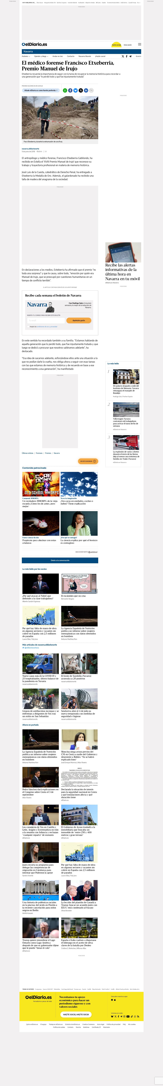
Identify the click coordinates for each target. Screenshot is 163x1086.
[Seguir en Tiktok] (132, 1016)
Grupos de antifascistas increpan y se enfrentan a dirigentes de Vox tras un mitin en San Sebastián (40, 714)
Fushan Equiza (128, 396)
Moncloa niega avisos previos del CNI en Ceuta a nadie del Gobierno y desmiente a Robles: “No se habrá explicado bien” (79, 755)
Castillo (89, 989)
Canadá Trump (132, 2)
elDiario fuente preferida (122, 989)
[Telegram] (130, 56)
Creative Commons (88, 1024)
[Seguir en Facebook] (118, 1016)
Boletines (86, 1027)
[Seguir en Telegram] (121, 1016)
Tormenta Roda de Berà (113, 2)
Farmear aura (77, 989)
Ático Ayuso (40, 2)
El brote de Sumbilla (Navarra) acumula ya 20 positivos (76, 677)
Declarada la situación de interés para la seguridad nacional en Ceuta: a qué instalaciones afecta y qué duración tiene (79, 793)
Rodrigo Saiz (117, 396)
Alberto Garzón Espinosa (31, 601)
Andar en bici (58, 56)
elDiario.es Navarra (112, 283)
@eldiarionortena (31, 648)
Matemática (57, 989)
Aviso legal (100, 1024)
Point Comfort (106, 989)
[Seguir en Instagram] (124, 1016)
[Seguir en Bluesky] (112, 1016)
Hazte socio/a (116, 45)
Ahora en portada (30, 725)
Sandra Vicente (27, 876)
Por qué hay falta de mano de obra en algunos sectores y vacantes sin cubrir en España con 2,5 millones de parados (39, 632)
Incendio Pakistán (72, 2)
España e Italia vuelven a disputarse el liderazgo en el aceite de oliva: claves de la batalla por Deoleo (78, 943)
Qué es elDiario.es (32, 1024)
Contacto (70, 56)
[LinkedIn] (86, 90)
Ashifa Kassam (27, 913)
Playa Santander (96, 989)
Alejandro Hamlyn (90, 2)
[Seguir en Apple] (115, 1000)
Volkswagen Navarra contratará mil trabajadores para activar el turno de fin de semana (125, 422)
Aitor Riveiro (82, 762)
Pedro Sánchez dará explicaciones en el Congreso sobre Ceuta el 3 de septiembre (40, 792)
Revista (78, 1027)
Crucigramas (38, 989)
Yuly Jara (35, 639)
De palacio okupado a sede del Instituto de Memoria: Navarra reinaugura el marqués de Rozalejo (126, 389)
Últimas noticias (27, 453)
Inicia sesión (128, 45)
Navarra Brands (85, 56)
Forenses (39, 453)
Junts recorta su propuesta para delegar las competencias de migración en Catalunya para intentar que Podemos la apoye (38, 868)
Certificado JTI (96, 1027)
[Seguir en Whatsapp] (135, 1016)
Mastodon (106, 1027)
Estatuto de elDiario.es (72, 1024)
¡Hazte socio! (100, 56)
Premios (48, 453)
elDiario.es (65, 800)
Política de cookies (59, 1027)
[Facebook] (126, 56)
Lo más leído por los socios (34, 569)
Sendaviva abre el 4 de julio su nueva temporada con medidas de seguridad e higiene (78, 714)
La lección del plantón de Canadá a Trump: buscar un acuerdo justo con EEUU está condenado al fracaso (79, 905)
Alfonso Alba (81, 948)
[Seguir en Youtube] (128, 1016)
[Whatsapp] (65, 90)
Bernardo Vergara (67, 599)
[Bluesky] (75, 90)
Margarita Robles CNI (50, 2)
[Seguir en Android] (112, 1000)
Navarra (28, 51)
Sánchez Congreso (62, 2)
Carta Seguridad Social (67, 989)
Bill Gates (98, 2)
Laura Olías (26, 639)
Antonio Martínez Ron (69, 639)
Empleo (104, 2)
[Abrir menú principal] (139, 44)
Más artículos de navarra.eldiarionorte (39, 645)
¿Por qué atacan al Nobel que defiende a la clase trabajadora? (37, 597)
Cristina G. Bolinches (68, 948)
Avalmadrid (81, 2)
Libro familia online (135, 989)
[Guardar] (91, 90)
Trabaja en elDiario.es (56, 1024)
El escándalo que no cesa (73, 595)
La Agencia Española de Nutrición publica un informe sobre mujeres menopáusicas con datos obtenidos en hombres (78, 632)
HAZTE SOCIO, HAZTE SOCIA (76, 1014)
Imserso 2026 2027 (48, 989)
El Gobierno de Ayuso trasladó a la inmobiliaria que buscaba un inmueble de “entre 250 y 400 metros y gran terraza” (78, 831)
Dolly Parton (124, 2)
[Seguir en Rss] (138, 1016)
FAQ (124, 1024)
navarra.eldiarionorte (30, 149)
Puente (84, 989)
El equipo (43, 1024)
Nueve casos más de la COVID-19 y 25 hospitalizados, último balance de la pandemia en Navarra (40, 678)
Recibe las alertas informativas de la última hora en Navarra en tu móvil (122, 271)
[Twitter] (123, 56)
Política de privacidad (113, 1024)
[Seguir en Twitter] (115, 1016)
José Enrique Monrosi (68, 762)
